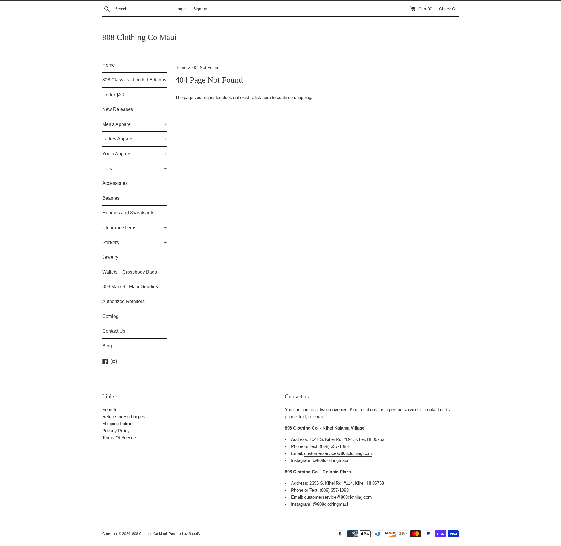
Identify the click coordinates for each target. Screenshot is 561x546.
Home (108, 64)
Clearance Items (134, 227)
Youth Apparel (134, 153)
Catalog (110, 316)
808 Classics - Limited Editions (134, 79)
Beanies (111, 198)
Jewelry (110, 257)
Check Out (449, 9)
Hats (134, 168)
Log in (181, 9)
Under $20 (113, 94)
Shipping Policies (118, 423)
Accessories (115, 183)
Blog (107, 345)
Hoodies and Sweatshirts (128, 212)
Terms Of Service (119, 437)
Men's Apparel (134, 124)
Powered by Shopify (184, 534)
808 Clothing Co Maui (139, 37)
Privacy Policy (116, 430)
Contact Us (113, 330)
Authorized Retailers (123, 301)
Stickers (134, 242)
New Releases (117, 109)
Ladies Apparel (134, 138)
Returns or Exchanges (123, 416)
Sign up (200, 9)
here (266, 97)
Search (109, 409)
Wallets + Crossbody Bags (129, 271)
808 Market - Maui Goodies (130, 286)
